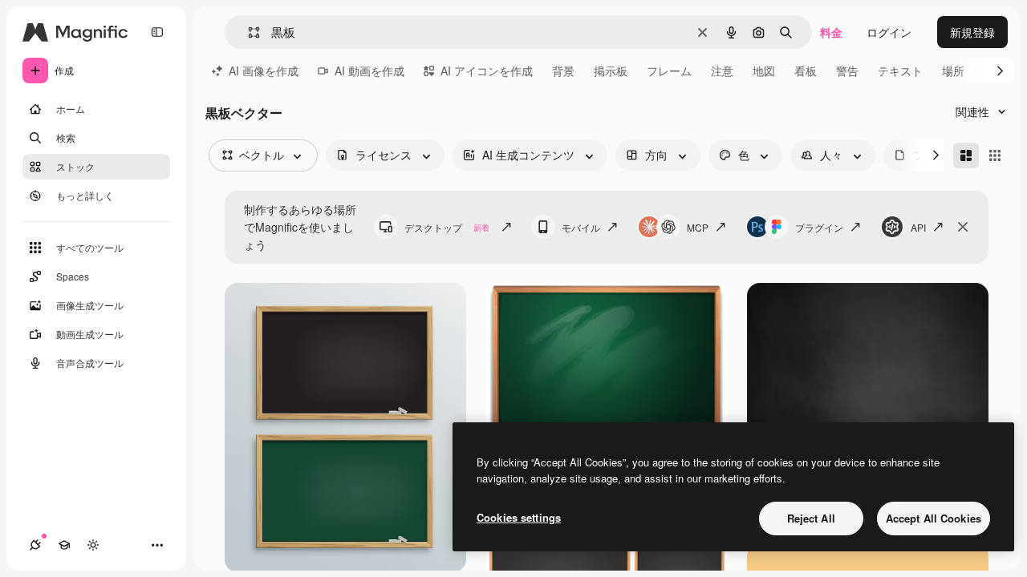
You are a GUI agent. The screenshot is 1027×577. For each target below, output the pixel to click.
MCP (697, 227)
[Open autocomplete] (247, 32)
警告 (847, 71)
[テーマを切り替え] (93, 545)
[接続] (35, 545)
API (918, 227)
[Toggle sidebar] (157, 32)
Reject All (811, 518)
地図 (764, 71)
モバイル (581, 227)
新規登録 (972, 32)
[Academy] (64, 545)
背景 (563, 71)
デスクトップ (446, 227)
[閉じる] (962, 226)
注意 (722, 71)
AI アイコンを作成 (486, 71)
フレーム (669, 71)
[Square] (995, 155)
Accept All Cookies (933, 518)
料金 (831, 32)
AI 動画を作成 (369, 71)
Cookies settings (519, 517)
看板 (805, 71)
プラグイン (819, 227)
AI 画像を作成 (263, 71)
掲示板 (610, 71)
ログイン (889, 32)
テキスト (900, 71)
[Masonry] (966, 155)
